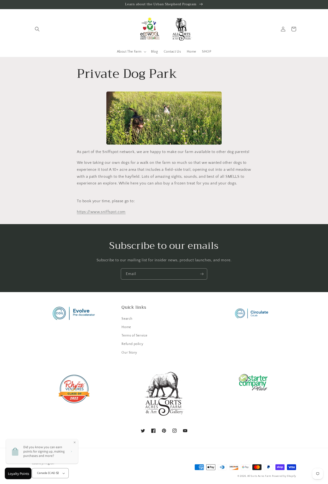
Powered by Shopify (284, 476)
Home (126, 327)
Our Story (129, 353)
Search (127, 319)
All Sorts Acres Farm (259, 476)
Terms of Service (134, 335)
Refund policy (132, 344)
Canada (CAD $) (48, 473)
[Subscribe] (201, 274)
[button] (37, 29)
